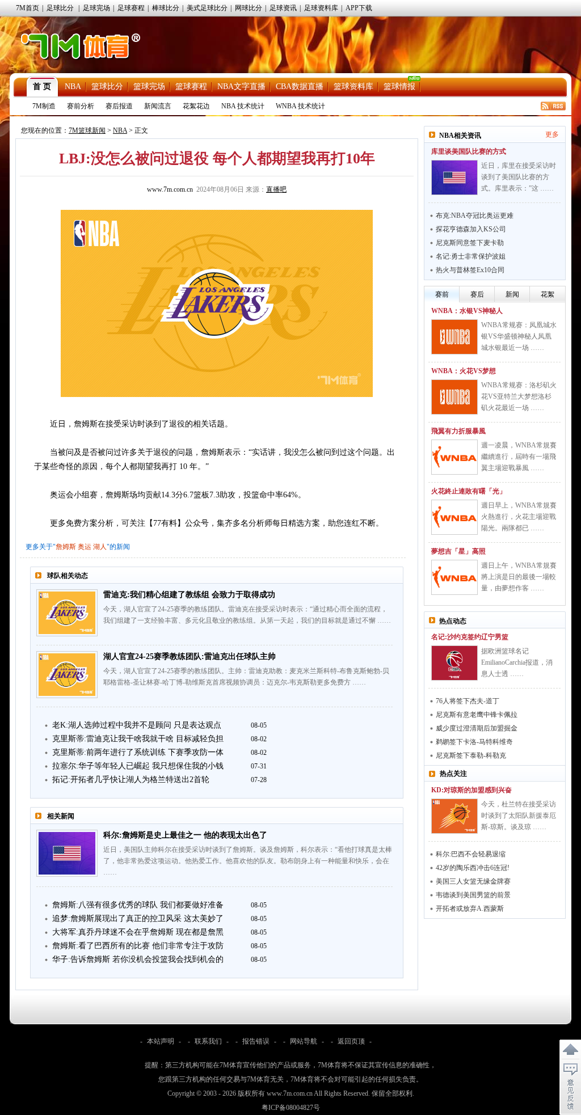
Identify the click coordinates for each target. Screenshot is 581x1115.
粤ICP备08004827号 (291, 1108)
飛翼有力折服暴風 (458, 431)
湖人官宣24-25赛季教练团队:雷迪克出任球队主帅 (189, 656)
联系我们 (208, 1041)
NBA (73, 86)
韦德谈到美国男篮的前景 (473, 895)
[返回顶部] (570, 1050)
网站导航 (303, 1041)
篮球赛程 (191, 86)
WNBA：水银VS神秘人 (467, 311)
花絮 (547, 294)
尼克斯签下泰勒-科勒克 (471, 755)
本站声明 (160, 1041)
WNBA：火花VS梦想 (463, 371)
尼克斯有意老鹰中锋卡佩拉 (476, 715)
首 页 (42, 86)
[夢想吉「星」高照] (454, 577)
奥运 (84, 547)
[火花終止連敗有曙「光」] (454, 517)
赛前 (442, 294)
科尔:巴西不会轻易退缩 (471, 854)
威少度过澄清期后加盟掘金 (476, 728)
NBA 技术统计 (242, 106)
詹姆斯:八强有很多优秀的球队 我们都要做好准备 (138, 905)
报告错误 (256, 1041)
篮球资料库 (353, 86)
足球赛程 (131, 8)
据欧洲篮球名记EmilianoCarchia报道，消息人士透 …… (517, 662)
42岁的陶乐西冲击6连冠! (473, 868)
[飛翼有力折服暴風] (454, 457)
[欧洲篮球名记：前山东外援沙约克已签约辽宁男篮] (454, 663)
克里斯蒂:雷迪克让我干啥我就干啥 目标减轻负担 (138, 738)
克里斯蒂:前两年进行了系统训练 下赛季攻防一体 (138, 752)
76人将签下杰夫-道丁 (467, 701)
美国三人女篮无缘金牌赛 (473, 881)
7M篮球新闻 (87, 130)
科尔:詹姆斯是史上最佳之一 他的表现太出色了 (185, 835)
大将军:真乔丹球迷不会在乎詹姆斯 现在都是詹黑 (138, 932)
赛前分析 (80, 106)
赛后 (477, 294)
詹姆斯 (66, 547)
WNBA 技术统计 (300, 106)
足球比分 (60, 8)
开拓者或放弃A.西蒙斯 (470, 909)
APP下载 (359, 8)
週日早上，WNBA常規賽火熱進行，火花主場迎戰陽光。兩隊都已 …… (519, 516)
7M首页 (27, 8)
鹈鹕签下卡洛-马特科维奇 (474, 742)
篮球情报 (399, 86)
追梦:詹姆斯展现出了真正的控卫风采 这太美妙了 (138, 918)
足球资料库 (321, 8)
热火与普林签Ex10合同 (470, 270)
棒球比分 (165, 8)
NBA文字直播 (241, 86)
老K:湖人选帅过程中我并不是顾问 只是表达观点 (136, 725)
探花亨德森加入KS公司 (471, 229)
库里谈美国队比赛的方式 (468, 151)
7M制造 (44, 106)
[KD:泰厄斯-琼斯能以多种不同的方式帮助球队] (454, 816)
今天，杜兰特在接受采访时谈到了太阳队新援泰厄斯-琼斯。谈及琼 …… (518, 815)
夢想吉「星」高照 (458, 551)
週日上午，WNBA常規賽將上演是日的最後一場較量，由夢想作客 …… (519, 576)
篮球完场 (149, 86)
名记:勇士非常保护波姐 (471, 256)
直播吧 (276, 189)
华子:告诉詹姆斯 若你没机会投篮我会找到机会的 (138, 959)
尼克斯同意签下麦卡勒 (470, 243)
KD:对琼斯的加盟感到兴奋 (471, 790)
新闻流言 (157, 106)
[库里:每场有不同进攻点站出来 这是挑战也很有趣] (454, 177)
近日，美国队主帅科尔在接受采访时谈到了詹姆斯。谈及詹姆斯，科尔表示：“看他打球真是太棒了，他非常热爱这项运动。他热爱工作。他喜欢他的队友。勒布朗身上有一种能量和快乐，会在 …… (247, 861)
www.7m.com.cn (170, 189)
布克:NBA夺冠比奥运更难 (474, 215)
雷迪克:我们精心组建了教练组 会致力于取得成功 (189, 594)
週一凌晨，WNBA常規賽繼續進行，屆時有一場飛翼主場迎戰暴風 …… (519, 456)
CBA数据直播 (299, 86)
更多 (552, 134)
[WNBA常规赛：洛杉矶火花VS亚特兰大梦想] (454, 397)
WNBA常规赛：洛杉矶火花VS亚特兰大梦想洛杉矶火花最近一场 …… (519, 396)
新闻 (512, 294)
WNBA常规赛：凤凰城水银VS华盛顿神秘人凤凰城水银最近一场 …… (519, 336)
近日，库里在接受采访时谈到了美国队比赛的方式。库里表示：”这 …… (518, 177)
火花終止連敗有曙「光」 (468, 491)
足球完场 (96, 8)
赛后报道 (119, 106)
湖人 (100, 547)
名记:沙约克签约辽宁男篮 (469, 637)
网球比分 (248, 8)
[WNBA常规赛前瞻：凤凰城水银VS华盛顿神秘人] (454, 336)
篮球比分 (107, 86)
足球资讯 (283, 8)
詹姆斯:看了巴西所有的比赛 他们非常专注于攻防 (138, 945)
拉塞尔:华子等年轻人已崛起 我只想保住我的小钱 (138, 766)
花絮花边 (196, 106)
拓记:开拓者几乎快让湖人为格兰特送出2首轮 (130, 779)
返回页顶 (351, 1041)
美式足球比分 (207, 8)
